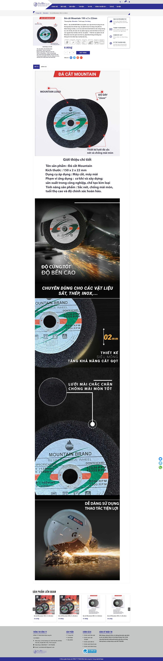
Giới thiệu (63, 6)
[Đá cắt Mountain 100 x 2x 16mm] (45, 604)
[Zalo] (160, 463)
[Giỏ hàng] (125, 2)
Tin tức (90, 6)
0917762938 (52, 645)
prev (34, 609)
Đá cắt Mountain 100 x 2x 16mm (43, 616)
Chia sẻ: (66, 57)
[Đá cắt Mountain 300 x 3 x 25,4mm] (69, 604)
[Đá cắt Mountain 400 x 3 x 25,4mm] (118, 604)
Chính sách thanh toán (90, 644)
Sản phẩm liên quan (44, 592)
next (129, 609)
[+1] (81, 57)
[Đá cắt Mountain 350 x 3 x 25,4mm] (93, 604)
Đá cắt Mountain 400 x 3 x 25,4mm (116, 616)
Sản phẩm (72, 6)
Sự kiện (119, 6)
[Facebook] (160, 459)
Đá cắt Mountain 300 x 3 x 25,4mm (68, 616)
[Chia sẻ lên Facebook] (71, 57)
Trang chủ (54, 6)
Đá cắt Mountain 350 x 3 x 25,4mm (92, 616)
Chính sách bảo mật (89, 635)
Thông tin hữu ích (100, 6)
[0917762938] (160, 467)
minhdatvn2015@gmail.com (46, 647)
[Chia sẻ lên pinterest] (77, 57)
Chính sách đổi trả (89, 641)
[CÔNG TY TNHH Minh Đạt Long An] (41, 4)
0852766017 (44, 645)
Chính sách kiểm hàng (90, 646)
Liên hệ (112, 6)
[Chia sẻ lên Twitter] (74, 57)
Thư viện (81, 6)
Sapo (101, 659)
